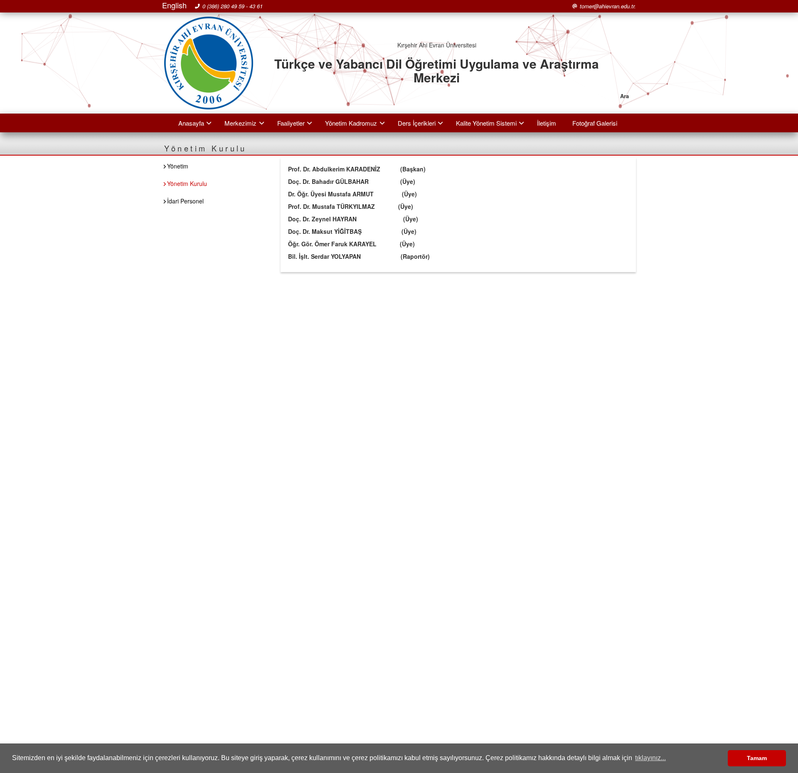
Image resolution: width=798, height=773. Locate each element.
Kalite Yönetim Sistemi (486, 123)
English (174, 5)
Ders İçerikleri (417, 123)
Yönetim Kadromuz (351, 123)
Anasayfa (191, 123)
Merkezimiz (240, 123)
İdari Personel (185, 201)
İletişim (546, 123)
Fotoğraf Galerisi (594, 123)
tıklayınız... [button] (650, 757)
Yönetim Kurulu (187, 183)
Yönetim (177, 166)
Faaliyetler (291, 123)
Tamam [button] (757, 758)
